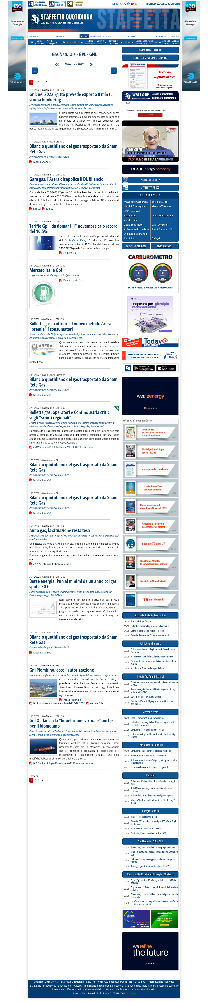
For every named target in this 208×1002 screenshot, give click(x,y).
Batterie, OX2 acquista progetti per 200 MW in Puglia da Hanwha (154, 822)
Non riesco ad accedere (100, 36)
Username (33, 36)
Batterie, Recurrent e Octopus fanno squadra (151, 635)
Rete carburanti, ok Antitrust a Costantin (148, 755)
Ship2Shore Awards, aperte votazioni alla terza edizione (151, 789)
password (60, 36)
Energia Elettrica (150, 811)
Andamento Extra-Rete (136, 229)
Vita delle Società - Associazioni (150, 615)
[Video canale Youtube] (132, 3)
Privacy (131, 993)
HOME (31, 42)
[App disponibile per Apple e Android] (150, 368)
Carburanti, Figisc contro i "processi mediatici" (151, 751)
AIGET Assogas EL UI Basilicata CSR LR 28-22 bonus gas (63, 447)
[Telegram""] (117, 3)
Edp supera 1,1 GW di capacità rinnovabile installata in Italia (154, 888)
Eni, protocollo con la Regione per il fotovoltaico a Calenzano (153, 650)
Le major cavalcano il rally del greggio (147, 631)
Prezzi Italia (129, 215)
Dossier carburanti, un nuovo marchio (147, 718)
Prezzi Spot (129, 238)
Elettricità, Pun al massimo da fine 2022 (148, 833)
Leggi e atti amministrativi (70, 42)
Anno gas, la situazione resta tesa (59, 530)
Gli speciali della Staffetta (137, 420)
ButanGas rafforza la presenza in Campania (150, 626)
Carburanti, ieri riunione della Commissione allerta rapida (153, 662)
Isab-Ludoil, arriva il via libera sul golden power (152, 795)
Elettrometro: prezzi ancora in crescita (147, 828)
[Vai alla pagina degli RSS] (136, 3)
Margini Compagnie (134, 206)
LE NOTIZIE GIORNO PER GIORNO (150, 58)
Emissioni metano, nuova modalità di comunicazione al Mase (154, 683)
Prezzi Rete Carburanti (135, 201)
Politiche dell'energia (150, 644)
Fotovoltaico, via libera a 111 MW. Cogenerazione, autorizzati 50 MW (153, 691)
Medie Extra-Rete (133, 224)
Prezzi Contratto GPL (162, 229)
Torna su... (34, 776)
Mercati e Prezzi (151, 712)
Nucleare (157, 42)
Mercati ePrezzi (100, 42)
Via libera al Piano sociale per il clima (147, 668)
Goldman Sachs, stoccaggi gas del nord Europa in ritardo (153, 860)
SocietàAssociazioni (39, 42)
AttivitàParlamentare (90, 42)
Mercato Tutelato (161, 206)
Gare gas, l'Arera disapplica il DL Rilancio (66, 179)
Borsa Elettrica (159, 201)
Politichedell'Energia (50, 42)
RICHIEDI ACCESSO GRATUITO (163, 3)
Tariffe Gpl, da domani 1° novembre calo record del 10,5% (73, 228)
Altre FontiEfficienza (166, 42)
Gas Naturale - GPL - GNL (150, 841)
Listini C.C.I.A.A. (132, 211)
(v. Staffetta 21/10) (103, 679)
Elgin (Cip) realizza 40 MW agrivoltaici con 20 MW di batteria (154, 881)
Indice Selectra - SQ (162, 215)
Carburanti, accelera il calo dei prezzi (147, 729)
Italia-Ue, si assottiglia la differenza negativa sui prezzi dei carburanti (152, 723)
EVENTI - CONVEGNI (136, 246)
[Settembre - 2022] (57, 64)
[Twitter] (124, 3)
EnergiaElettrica (139, 42)
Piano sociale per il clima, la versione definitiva (152, 656)
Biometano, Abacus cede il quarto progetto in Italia (153, 847)
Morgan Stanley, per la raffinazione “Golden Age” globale (153, 801)
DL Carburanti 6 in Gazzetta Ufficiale (146, 696)
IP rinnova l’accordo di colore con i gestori (149, 767)
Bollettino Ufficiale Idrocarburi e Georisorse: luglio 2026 (153, 782)
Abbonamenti (162, 36)
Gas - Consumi (159, 224)
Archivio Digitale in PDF (164, 78)
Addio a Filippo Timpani (141, 621)
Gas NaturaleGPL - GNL (148, 42)
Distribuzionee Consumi (114, 42)
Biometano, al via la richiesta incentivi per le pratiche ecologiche (154, 895)
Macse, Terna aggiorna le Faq (144, 817)
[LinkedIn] (114, 3)
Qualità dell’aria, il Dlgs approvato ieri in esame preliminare (152, 702)
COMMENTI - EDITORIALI (150, 50)
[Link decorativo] (138, 75)
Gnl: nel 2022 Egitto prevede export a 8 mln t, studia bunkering (70, 97)
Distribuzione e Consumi (150, 745)
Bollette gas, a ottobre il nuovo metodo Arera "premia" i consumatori (70, 326)
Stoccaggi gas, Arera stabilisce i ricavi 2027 (150, 866)
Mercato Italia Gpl (45, 270)
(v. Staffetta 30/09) (75, 240)
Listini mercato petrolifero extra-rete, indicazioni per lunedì (154, 735)
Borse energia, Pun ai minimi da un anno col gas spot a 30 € (73, 584)
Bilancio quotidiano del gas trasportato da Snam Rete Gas (73, 149)
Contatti (175, 36)
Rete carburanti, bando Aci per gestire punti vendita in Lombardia (154, 761)
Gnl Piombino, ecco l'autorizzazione (61, 669)
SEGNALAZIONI (164, 246)
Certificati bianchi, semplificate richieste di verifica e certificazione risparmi (154, 903)
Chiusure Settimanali (135, 233)
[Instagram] (121, 3)
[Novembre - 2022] (91, 64)
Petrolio (127, 42)
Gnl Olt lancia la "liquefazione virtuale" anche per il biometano (71, 723)
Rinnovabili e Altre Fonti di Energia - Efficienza (150, 874)
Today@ (156, 238)
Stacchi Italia (130, 220)
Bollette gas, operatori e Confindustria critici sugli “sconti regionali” (70, 415)
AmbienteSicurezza (175, 42)
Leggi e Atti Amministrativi (150, 677)
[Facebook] (128, 3)
